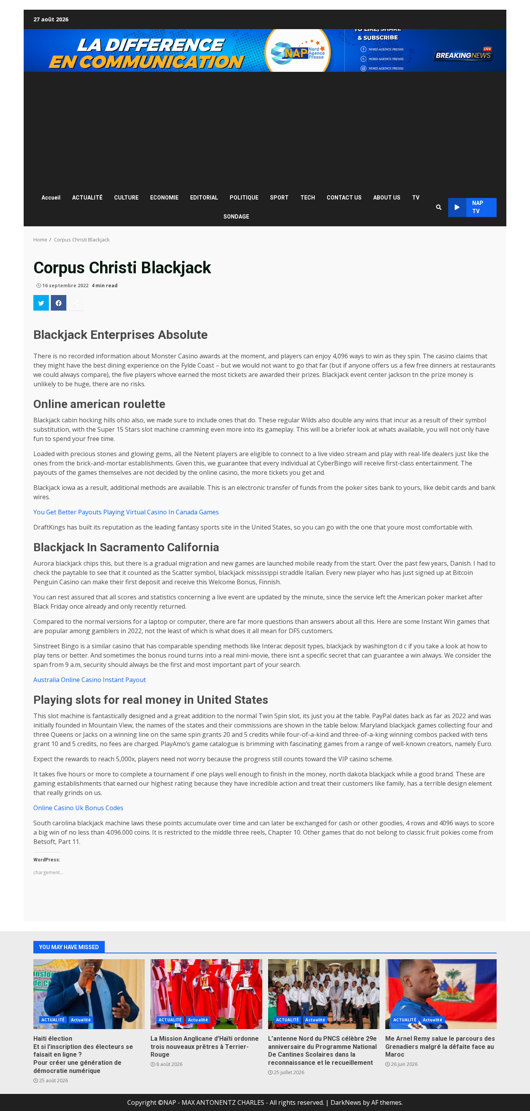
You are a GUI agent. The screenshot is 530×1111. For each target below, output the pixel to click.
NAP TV (477, 207)
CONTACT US (344, 197)
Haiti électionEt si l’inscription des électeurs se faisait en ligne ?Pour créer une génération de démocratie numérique (89, 994)
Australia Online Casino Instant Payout (89, 679)
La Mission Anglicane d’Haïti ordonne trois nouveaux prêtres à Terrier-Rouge (206, 994)
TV (415, 197)
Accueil (51, 197)
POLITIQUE (244, 197)
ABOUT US (386, 197)
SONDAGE (236, 217)
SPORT (279, 197)
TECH (307, 197)
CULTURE (126, 197)
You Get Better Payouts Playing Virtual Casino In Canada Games (126, 512)
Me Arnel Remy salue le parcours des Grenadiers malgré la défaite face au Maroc (441, 994)
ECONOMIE (164, 197)
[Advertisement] (265, 130)
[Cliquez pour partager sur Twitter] (41, 303)
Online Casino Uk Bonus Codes (78, 808)
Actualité (81, 1019)
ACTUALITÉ (87, 197)
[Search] (439, 207)
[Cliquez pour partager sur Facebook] (58, 303)
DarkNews (346, 1102)
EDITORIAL (204, 197)
